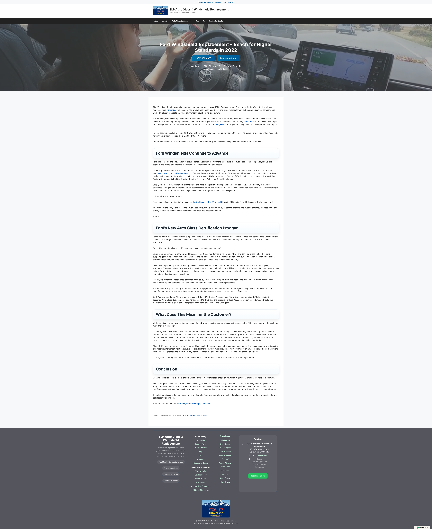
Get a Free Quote (258, 476)
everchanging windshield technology (174, 173)
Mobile (225, 474)
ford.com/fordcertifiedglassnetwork (193, 403)
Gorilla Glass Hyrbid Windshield (207, 202)
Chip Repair (225, 444)
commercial (250, 121)
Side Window (225, 451)
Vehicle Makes (201, 448)
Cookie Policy (201, 475)
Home (155, 21)
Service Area (200, 444)
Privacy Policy (201, 471)
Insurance (225, 470)
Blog (200, 451)
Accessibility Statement (201, 486)
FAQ (200, 455)
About (164, 21)
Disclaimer (200, 482)
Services (225, 436)
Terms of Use (200, 479)
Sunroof (225, 459)
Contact (200, 459)
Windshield (225, 440)
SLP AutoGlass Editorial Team (195, 415)
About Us (201, 440)
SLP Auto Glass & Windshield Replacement (199, 9)
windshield (172, 110)
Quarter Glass (225, 455)
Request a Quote (201, 463)
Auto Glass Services (180, 21)
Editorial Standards (200, 490)
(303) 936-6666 (203, 58)
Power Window (225, 463)
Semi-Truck (225, 478)
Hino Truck (225, 482)
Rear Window (225, 448)
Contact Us (200, 21)
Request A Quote (216, 21)
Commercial (225, 467)
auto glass (219, 124)
